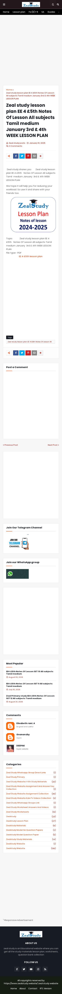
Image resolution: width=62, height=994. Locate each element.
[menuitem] (6, 12)
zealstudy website (31, 843)
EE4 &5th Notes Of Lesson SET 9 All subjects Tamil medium (29, 685)
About (22, 988)
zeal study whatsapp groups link (31, 802)
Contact (32, 988)
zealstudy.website (31, 848)
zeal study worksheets (31, 811)
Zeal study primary (31, 777)
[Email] (34, 156)
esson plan (31, 256)
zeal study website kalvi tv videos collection (31, 798)
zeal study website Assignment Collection (31, 793)
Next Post (52, 445)
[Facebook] (16, 156)
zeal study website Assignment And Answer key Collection (31, 788)
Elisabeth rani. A (25, 723)
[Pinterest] (28, 156)
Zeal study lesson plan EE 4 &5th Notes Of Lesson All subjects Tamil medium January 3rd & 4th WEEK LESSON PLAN (30, 95)
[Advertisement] (31, 50)
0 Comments (15, 146)
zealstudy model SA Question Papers (31, 830)
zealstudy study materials (31, 839)
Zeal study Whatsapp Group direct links (31, 772)
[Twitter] (22, 156)
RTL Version (46, 988)
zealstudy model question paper (31, 834)
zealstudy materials (31, 825)
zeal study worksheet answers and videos (31, 807)
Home (9, 89)
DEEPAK (20, 745)
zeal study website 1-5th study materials (31, 781)
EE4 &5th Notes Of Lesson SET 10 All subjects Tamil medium (29, 672)
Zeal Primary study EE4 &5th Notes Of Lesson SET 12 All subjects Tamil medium (30, 697)
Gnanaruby (23, 734)
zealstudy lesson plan (31, 820)
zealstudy (31, 816)
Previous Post (11, 445)
